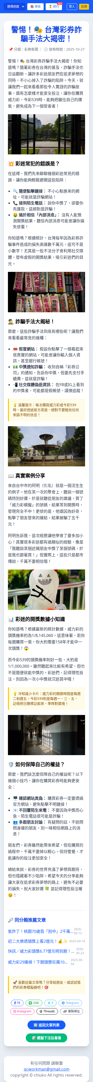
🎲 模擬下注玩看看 (46, 1037)
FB (18, 1003)
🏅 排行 (55, 6)
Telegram (72, 1003)
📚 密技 (35, 6)
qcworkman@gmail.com (46, 1069)
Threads (49, 1011)
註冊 (84, 6)
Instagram (24, 1011)
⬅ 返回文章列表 (46, 1025)
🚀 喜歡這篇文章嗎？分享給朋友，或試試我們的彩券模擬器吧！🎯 (47, 985)
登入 (72, 6)
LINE (36, 1003)
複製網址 (74, 1011)
